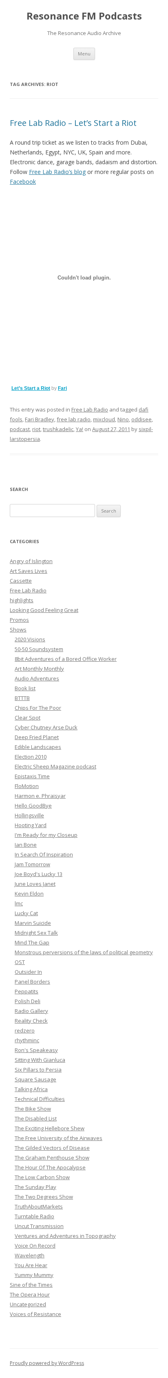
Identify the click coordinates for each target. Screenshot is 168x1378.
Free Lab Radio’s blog (57, 172)
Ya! (79, 429)
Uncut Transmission (39, 1226)
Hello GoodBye (33, 805)
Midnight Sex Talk (36, 932)
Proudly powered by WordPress (47, 1363)
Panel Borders (32, 981)
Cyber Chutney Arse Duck (46, 727)
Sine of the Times (31, 1284)
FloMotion (27, 786)
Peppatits (26, 991)
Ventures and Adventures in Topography (65, 1235)
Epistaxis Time (32, 776)
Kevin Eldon (29, 893)
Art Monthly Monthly (39, 668)
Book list (25, 688)
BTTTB (22, 698)
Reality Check (31, 1020)
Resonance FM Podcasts (84, 16)
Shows (18, 629)
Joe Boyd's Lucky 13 (38, 874)
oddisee (141, 419)
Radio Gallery (31, 1011)
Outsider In (28, 971)
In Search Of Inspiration (44, 854)
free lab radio (74, 419)
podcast (20, 429)
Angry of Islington (31, 561)
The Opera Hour (30, 1294)
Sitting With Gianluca (40, 1059)
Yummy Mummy (34, 1275)
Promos (19, 619)
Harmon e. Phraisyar (40, 795)
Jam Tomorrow (32, 864)
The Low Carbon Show (42, 1177)
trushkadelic (58, 429)
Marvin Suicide (33, 923)
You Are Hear (31, 1265)
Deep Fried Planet (37, 737)
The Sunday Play (35, 1187)
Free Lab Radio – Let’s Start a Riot (73, 122)
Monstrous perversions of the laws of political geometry (84, 952)
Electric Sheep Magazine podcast (55, 766)
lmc (19, 903)
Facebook (23, 181)
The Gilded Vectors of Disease (52, 1147)
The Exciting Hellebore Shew (49, 1128)
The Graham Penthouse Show (52, 1157)
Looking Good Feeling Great (44, 610)
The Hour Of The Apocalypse (50, 1167)
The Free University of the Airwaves (58, 1138)
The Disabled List (36, 1118)
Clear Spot (27, 717)
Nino (123, 419)
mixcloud (104, 419)
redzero (25, 1030)
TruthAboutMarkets (39, 1206)
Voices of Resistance (35, 1314)
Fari (62, 388)
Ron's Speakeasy (36, 1050)
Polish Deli (27, 1001)
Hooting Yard (30, 825)
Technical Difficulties (40, 1099)
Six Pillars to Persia (38, 1069)
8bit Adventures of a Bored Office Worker (66, 659)
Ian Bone (26, 844)
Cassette (21, 580)
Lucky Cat (26, 913)
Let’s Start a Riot (30, 388)
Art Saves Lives (28, 571)
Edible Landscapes (38, 747)
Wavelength (29, 1255)
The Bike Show (33, 1108)
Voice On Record (35, 1245)
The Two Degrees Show (44, 1196)
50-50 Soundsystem (39, 649)
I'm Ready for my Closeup (46, 835)
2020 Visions (30, 639)
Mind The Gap (32, 942)
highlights (21, 600)
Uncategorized (28, 1304)
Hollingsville (29, 815)
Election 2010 (30, 756)
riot (36, 429)
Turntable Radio (34, 1216)
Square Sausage (35, 1079)
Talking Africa (31, 1089)
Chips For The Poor (38, 707)
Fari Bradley (39, 419)
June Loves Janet (35, 883)
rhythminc (27, 1040)
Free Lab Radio (89, 409)
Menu (84, 54)
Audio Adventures (37, 678)
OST (20, 962)
